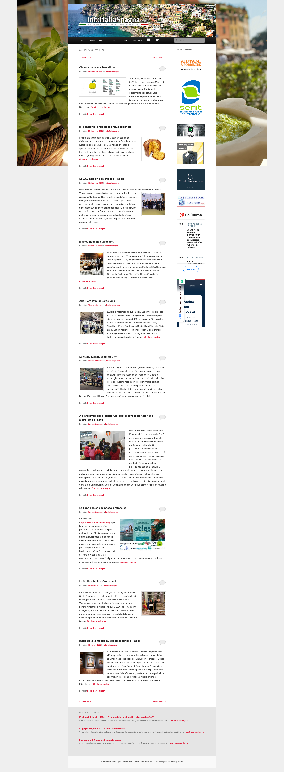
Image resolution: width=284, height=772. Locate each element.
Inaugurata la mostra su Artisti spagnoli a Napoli (110, 641)
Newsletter (137, 40)
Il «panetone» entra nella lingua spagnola (105, 127)
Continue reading (100, 107)
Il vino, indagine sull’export (96, 242)
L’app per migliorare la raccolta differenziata (102, 728)
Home (82, 40)
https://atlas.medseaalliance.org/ (95, 522)
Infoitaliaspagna (112, 71)
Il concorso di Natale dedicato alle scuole (100, 739)
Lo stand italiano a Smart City (98, 356)
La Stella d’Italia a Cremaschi (97, 581)
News (92, 40)
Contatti (125, 40)
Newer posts (159, 57)
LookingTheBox (176, 761)
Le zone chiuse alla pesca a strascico (102, 508)
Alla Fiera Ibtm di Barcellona (97, 301)
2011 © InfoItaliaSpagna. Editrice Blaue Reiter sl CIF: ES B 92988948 (129, 761)
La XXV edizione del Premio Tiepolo (101, 179)
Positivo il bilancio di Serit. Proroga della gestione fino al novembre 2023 (116, 717)
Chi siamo (113, 40)
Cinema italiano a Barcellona (97, 67)
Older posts (85, 57)
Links (101, 40)
